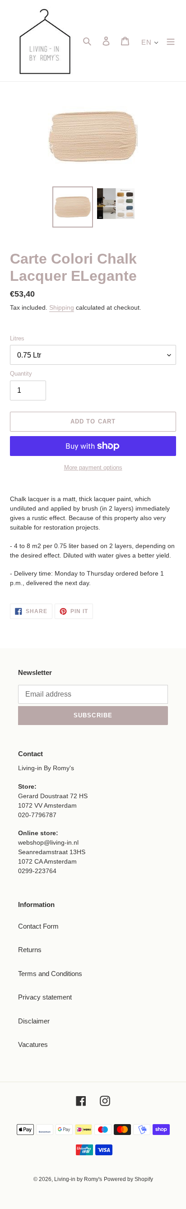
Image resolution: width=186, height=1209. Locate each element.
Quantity (21, 373)
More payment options (93, 467)
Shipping (61, 307)
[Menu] (170, 41)
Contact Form (38, 926)
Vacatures (33, 1044)
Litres (17, 338)
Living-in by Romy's (78, 1179)
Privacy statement (45, 997)
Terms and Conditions (50, 973)
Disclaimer (34, 1021)
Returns (30, 949)
